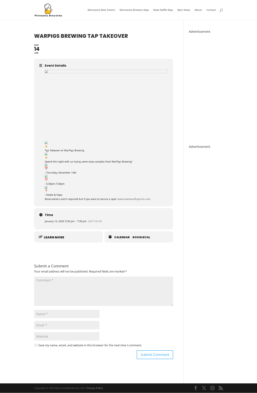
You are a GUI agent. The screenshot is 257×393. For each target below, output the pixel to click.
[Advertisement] (206, 87)
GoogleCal (141, 237)
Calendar (122, 237)
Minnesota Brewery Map (134, 10)
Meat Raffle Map (163, 10)
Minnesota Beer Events (101, 10)
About (198, 10)
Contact (211, 10)
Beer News (183, 10)
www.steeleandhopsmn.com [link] (133, 199)
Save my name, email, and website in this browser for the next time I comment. (90, 345)
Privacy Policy (94, 388)
